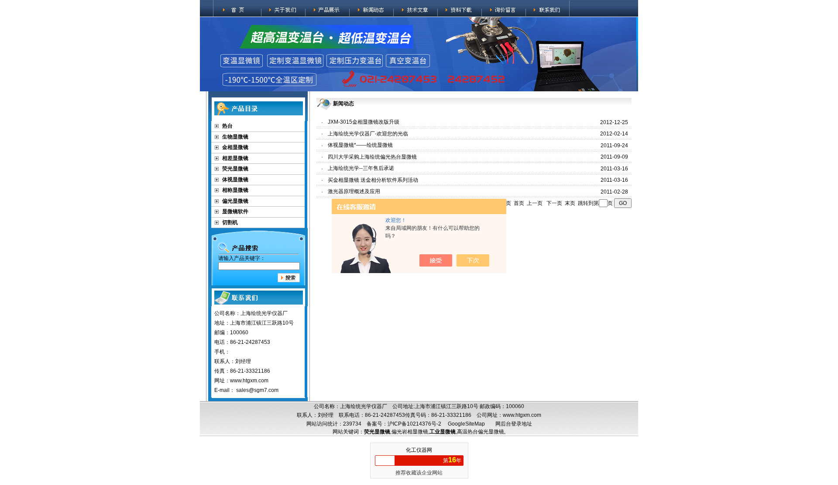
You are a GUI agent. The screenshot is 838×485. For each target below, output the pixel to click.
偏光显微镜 (235, 201)
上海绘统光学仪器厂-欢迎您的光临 (368, 134)
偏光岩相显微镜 (410, 432)
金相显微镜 (235, 147)
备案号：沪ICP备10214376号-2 (404, 424)
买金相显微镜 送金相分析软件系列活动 (373, 180)
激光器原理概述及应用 (354, 191)
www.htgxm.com (522, 415)
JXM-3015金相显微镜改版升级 (363, 122)
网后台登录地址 (513, 424)
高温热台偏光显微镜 (480, 432)
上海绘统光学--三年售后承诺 (361, 168)
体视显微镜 (235, 180)
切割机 (230, 222)
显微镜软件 (235, 211)
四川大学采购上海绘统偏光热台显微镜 (372, 157)
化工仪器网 (419, 450)
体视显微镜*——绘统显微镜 (360, 145)
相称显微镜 (235, 190)
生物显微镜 (235, 137)
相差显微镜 (235, 158)
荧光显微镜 (235, 169)
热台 (227, 126)
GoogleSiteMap (466, 424)
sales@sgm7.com (257, 390)
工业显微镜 (442, 432)
